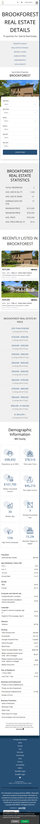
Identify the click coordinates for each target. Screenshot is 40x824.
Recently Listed (20, 52)
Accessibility (20, 765)
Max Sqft (5, 142)
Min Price (6, 101)
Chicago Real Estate (20, 739)
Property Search (20, 44)
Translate (34, 812)
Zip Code (20, 752)
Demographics (20, 60)
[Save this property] (36, 253)
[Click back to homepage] (2, 2)
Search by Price (20, 56)
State (20, 743)
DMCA (20, 768)
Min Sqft (5, 134)
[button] (37, 3)
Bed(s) (5, 117)
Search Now (20, 152)
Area (20, 758)
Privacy (20, 762)
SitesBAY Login (20, 774)
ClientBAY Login (20, 771)
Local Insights (20, 64)
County (20, 746)
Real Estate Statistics (20, 48)
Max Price (6, 109)
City (20, 749)
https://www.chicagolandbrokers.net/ (25, 788)
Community (20, 755)
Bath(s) (5, 126)
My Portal (29, 2)
